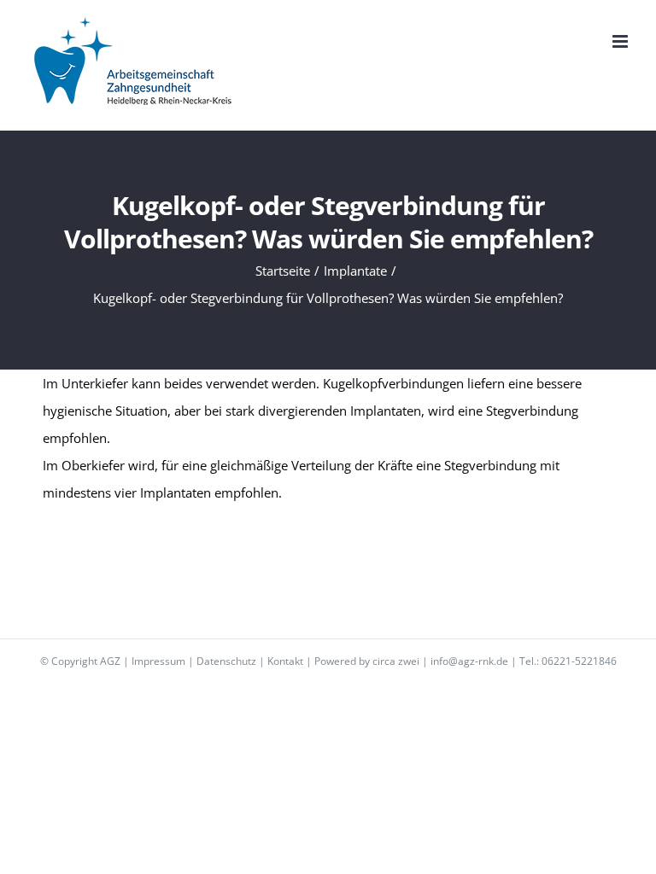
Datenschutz (226, 661)
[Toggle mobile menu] (621, 41)
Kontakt (285, 661)
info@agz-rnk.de (469, 661)
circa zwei (395, 661)
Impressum (158, 661)
